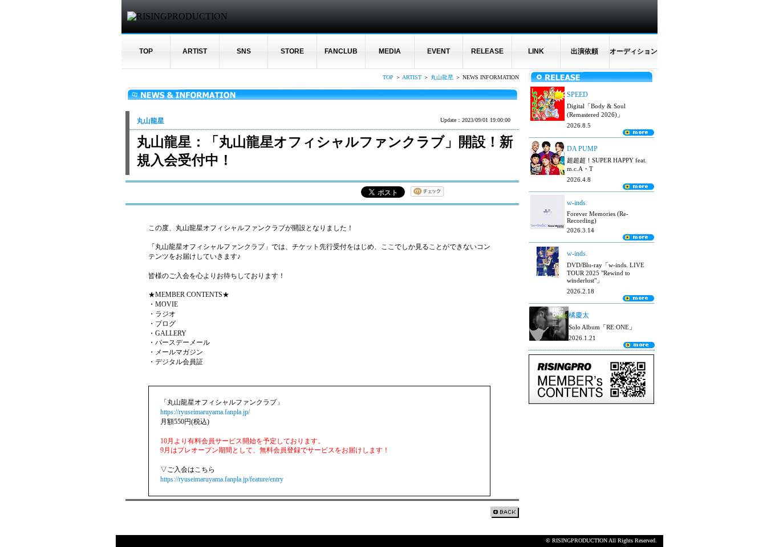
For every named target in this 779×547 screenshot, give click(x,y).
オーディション (634, 51)
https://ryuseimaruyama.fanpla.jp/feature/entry (221, 479)
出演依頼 (584, 51)
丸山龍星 (442, 77)
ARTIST (194, 51)
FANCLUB (341, 51)
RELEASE (487, 51)
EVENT (438, 51)
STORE (292, 51)
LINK (536, 51)
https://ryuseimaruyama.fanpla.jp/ (205, 412)
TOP (146, 51)
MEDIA (390, 51)
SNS (244, 51)
